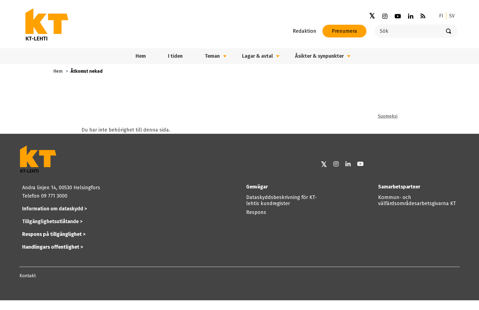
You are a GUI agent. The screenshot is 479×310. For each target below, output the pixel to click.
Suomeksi (388, 116)
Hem (58, 71)
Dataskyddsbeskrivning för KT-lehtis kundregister (281, 200)
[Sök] (448, 31)
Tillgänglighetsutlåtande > (52, 221)
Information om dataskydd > (54, 209)
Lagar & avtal (257, 56)
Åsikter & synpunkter (319, 56)
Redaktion (304, 31)
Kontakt (27, 275)
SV (452, 16)
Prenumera (344, 31)
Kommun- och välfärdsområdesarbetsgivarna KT (417, 200)
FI (441, 16)
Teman (212, 56)
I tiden (175, 56)
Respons (256, 212)
